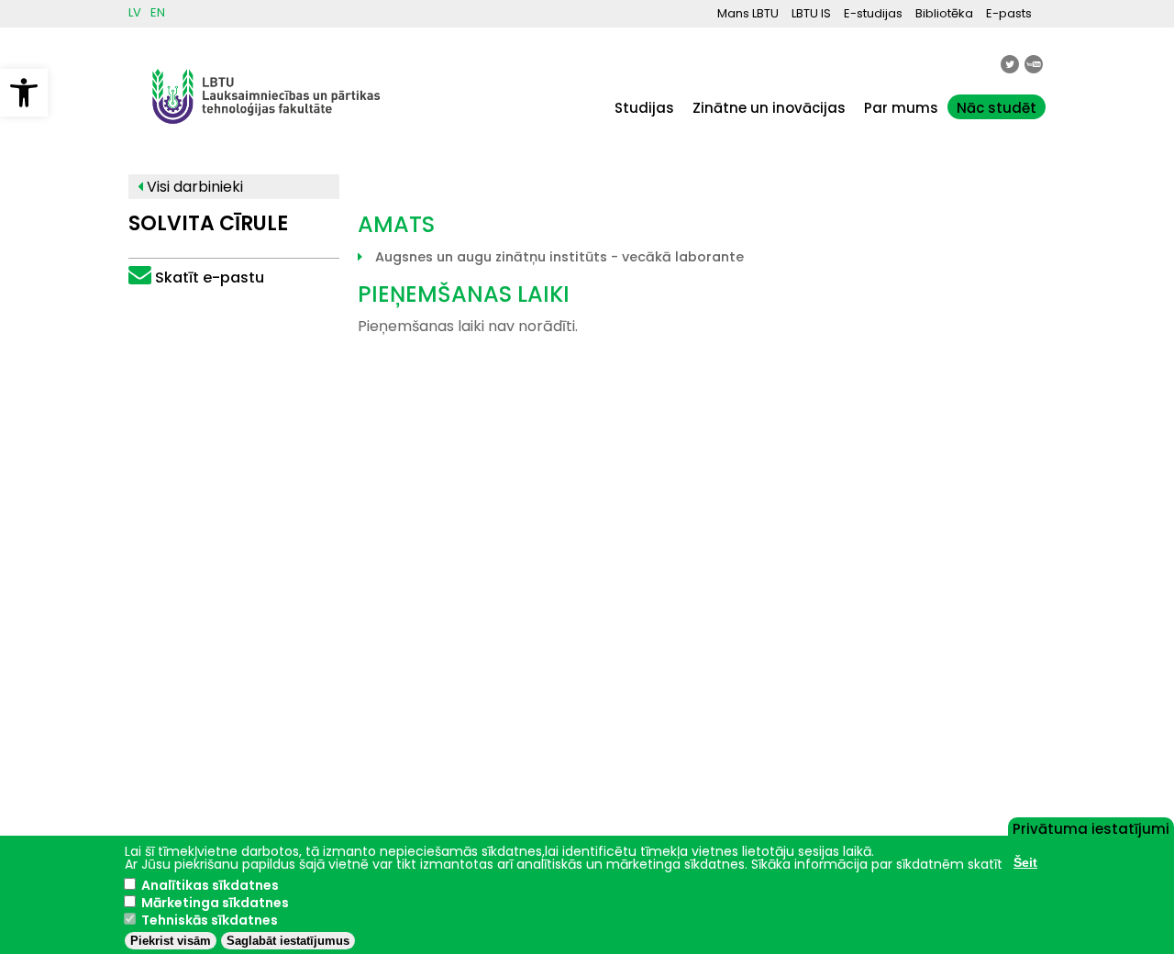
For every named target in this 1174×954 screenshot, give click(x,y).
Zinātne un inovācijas (769, 107)
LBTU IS (811, 13)
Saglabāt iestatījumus (288, 941)
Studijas (644, 107)
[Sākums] (266, 132)
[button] (24, 92)
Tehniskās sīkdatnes (209, 920)
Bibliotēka (944, 13)
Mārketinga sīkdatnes (215, 902)
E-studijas (873, 13)
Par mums (901, 107)
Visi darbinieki (193, 186)
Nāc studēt (996, 107)
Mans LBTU (748, 13)
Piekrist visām (170, 941)
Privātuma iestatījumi (1091, 827)
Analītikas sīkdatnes (210, 885)
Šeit (1025, 862)
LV (134, 12)
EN (157, 12)
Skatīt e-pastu (209, 277)
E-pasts (1009, 13)
